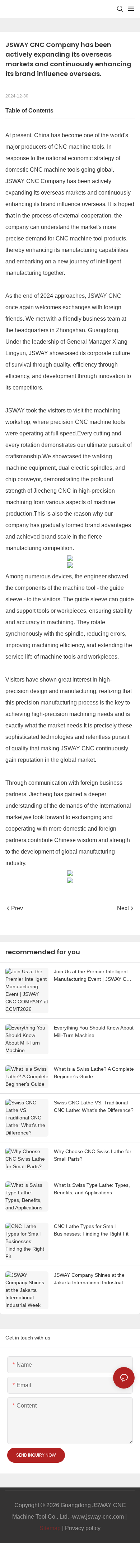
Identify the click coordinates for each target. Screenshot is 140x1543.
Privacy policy (83, 1528)
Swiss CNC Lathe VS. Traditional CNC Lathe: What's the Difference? (94, 1106)
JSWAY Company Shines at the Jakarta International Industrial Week (89, 1279)
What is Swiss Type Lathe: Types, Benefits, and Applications (92, 1188)
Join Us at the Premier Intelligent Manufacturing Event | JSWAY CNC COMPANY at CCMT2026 (94, 976)
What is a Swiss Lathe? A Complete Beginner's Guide (94, 1072)
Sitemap (50, 1528)
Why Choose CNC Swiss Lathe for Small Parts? (92, 1155)
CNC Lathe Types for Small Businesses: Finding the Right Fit (91, 1230)
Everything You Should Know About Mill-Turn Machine (94, 1031)
